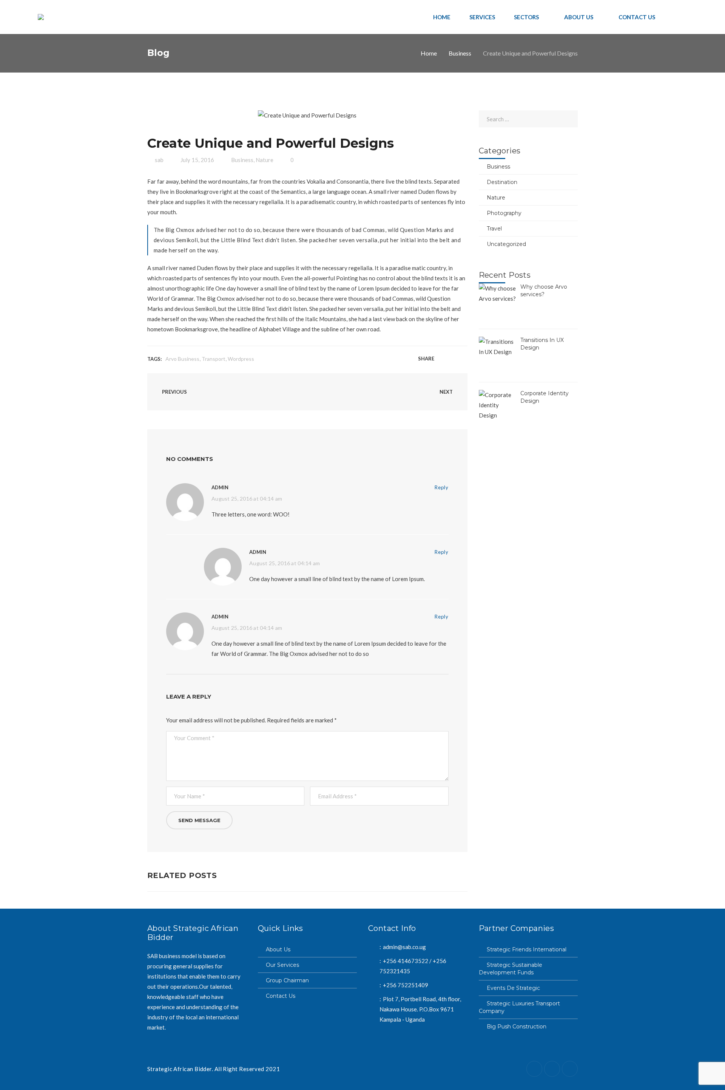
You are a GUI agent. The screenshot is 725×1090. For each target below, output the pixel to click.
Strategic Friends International (526, 949)
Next (447, 392)
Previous (174, 392)
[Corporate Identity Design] (498, 409)
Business (460, 53)
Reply (441, 487)
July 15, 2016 (197, 159)
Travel (494, 228)
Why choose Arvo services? (543, 290)
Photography (504, 213)
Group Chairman (287, 980)
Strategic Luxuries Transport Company (519, 1007)
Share (426, 359)
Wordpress (241, 359)
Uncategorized (506, 244)
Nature (264, 159)
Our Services (282, 965)
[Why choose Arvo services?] (498, 302)
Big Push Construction (516, 1026)
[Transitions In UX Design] (498, 355)
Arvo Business (182, 359)
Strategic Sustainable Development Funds (510, 969)
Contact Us (280, 996)
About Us (278, 949)
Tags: (154, 359)
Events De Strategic (513, 988)
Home (429, 53)
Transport (213, 359)
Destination (502, 182)
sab (159, 159)
